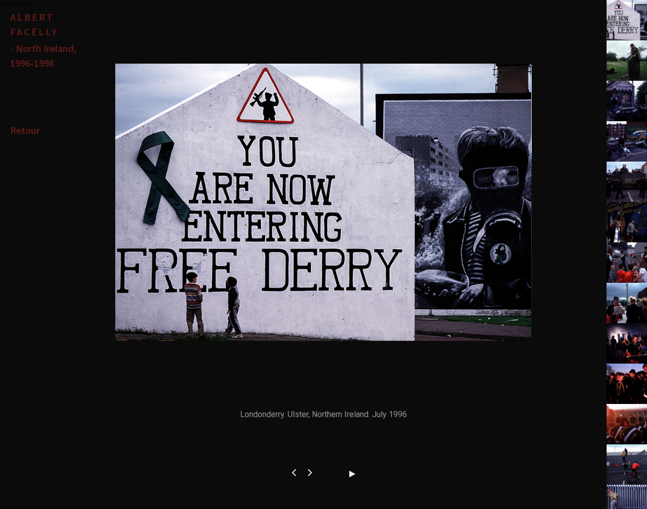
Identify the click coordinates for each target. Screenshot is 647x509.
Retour (25, 130)
